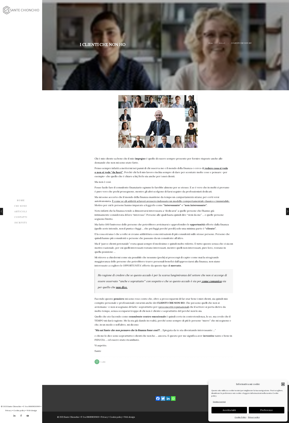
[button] (282, 384)
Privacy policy (254, 417)
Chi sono (20, 206)
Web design (32, 410)
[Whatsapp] (173, 398)
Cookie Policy (240, 417)
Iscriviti (20, 222)
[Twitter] (163, 398)
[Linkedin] (168, 398)
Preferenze (266, 410)
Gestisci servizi (219, 402)
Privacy (8, 410)
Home (21, 200)
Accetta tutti (229, 410)
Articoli (20, 211)
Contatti (20, 217)
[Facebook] (158, 398)
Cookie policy (19, 410)
